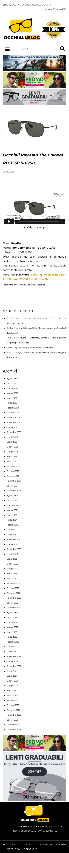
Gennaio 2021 (13, 705)
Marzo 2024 (12, 520)
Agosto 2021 (12, 671)
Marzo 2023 (12, 578)
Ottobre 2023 (12, 544)
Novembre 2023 (14, 539)
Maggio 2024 (13, 510)
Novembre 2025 (14, 422)
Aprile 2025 (12, 456)
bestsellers (12, 285)
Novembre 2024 (14, 481)
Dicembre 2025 (13, 417)
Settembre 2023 (14, 549)
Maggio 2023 (12, 568)
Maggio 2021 (12, 685)
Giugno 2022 (12, 622)
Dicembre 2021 (13, 651)
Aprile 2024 (12, 515)
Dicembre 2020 (13, 710)
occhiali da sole (25, 285)
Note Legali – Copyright (22, 849)
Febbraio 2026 (13, 408)
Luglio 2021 (12, 676)
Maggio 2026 (12, 393)
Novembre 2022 (14, 598)
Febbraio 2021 (13, 700)
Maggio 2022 (12, 627)
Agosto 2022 (12, 612)
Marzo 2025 (12, 461)
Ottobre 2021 (12, 661)
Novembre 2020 (14, 715)
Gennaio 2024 (13, 529)
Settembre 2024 (14, 490)
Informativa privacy (16, 844)
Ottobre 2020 (12, 720)
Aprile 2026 (12, 398)
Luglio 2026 (12, 383)
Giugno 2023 (12, 564)
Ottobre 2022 (12, 603)
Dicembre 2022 (13, 593)
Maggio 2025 (12, 451)
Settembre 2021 (14, 666)
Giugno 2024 (13, 505)
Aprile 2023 (12, 573)
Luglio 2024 (12, 500)
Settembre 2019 (14, 729)
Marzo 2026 (12, 403)
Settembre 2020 (14, 724)
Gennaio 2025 (13, 471)
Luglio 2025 (12, 442)
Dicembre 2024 (14, 476)
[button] (62, 48)
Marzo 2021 (12, 695)
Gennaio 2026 (13, 412)
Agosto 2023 (12, 554)
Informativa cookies (52, 844)
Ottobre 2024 (13, 486)
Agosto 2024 (12, 495)
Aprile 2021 (11, 690)
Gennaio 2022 (13, 646)
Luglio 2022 (12, 617)
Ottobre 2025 (12, 427)
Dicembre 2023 (13, 534)
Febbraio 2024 (13, 525)
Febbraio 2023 (13, 583)
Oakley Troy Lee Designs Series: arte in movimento (30, 347)
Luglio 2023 (12, 559)
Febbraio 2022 (13, 642)
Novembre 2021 (14, 656)
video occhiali (39, 285)
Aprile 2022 (12, 632)
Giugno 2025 (12, 447)
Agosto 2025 (12, 437)
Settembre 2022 (14, 607)
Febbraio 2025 (13, 466)
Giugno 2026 (12, 388)
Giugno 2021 (12, 681)
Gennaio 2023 (13, 588)
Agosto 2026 (12, 378)
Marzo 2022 (12, 637)
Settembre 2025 (14, 432)
